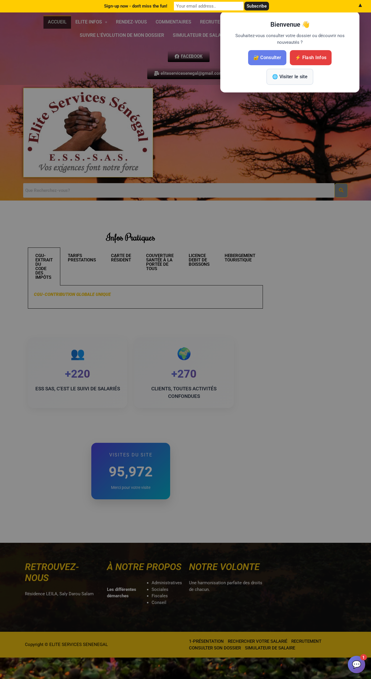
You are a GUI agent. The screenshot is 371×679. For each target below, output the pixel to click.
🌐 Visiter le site (290, 76)
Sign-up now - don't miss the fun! (135, 6)
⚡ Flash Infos (310, 57)
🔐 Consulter (267, 57)
